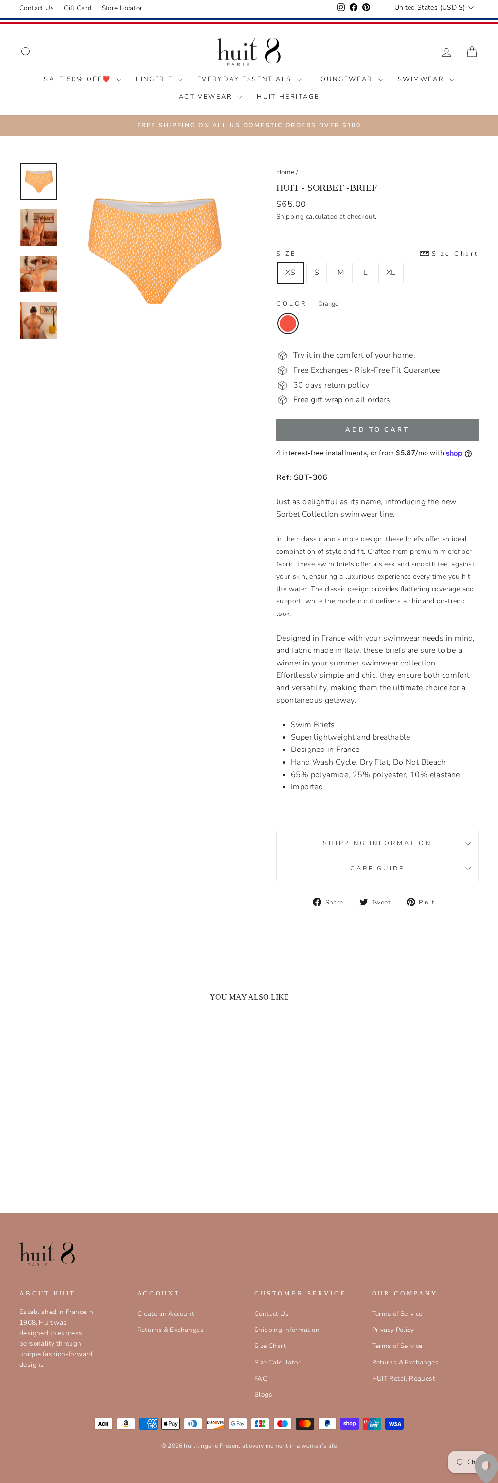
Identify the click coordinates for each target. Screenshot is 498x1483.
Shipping (290, 216)
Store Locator (122, 8)
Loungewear (346, 79)
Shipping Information (287, 1329)
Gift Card (78, 8)
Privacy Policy (393, 1329)
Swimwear (422, 79)
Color (307, 303)
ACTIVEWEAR (207, 96)
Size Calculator (277, 1362)
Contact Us (36, 8)
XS (290, 272)
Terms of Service (397, 1313)
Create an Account (166, 1313)
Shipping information (377, 843)
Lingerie (155, 79)
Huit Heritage (288, 96)
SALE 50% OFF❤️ (79, 79)
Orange (288, 323)
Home (285, 172)
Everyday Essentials (245, 79)
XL (391, 272)
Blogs (263, 1394)
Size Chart (270, 1345)
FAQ (260, 1378)
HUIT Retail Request (404, 1378)
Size (377, 253)
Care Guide (377, 868)
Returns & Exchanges (170, 1329)
